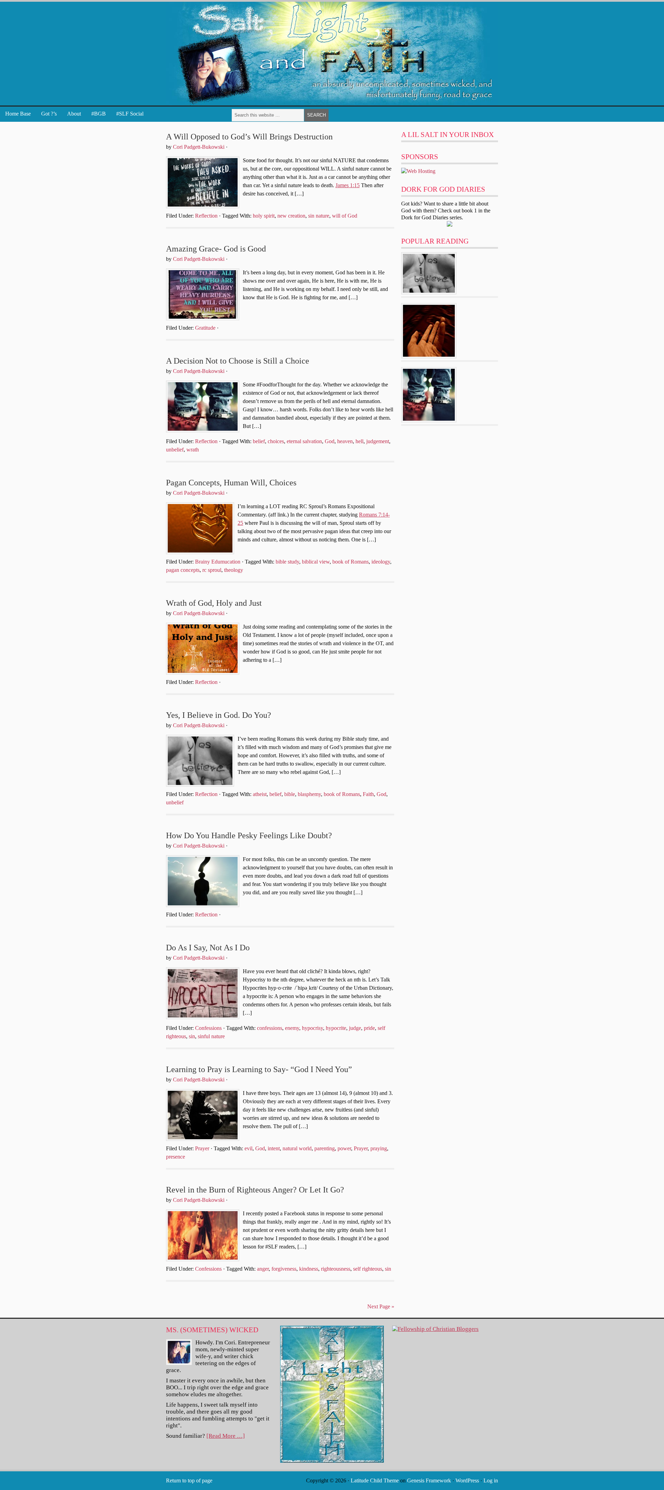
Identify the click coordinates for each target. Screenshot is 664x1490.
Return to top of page (189, 1480)
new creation (291, 216)
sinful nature (211, 1036)
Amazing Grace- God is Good (216, 248)
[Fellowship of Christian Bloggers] (435, 1329)
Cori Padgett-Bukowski (198, 147)
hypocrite (336, 1028)
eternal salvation (304, 441)
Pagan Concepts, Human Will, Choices (231, 482)
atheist (260, 794)
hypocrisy (312, 1028)
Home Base (18, 114)
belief (259, 441)
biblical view (316, 562)
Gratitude (205, 328)
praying (378, 1148)
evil (248, 1148)
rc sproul (211, 570)
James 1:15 (347, 185)
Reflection (206, 216)
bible (289, 794)
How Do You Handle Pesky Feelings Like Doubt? (249, 835)
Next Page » (380, 1306)
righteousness (335, 1269)
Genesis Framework (429, 1480)
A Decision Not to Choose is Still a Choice (237, 360)
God (329, 441)
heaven (345, 441)
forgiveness (283, 1269)
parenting (324, 1148)
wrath (192, 450)
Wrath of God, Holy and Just (214, 602)
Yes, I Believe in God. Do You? (218, 715)
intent (274, 1148)
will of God (344, 216)
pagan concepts (183, 570)
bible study (287, 562)
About (74, 114)
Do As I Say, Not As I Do (208, 947)
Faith (368, 794)
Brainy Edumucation (217, 562)
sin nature (318, 216)
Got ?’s (49, 114)
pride (369, 1028)
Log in (490, 1480)
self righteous (367, 1269)
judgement (377, 441)
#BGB (98, 114)
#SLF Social (130, 114)
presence (175, 1157)
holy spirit (264, 216)
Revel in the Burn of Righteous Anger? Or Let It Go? (255, 1189)
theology (233, 570)
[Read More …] (225, 1436)
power (344, 1148)
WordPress (467, 1480)
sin (192, 1036)
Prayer (202, 1148)
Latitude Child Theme (375, 1480)
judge (355, 1028)
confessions (269, 1028)
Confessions (208, 1028)
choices (276, 441)
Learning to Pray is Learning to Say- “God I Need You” (259, 1069)
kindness (308, 1269)
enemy (292, 1028)
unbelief (175, 450)
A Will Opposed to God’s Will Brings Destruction (249, 136)
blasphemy (309, 794)
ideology (380, 562)
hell (359, 441)
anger (263, 1269)
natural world (297, 1148)
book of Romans (350, 562)
